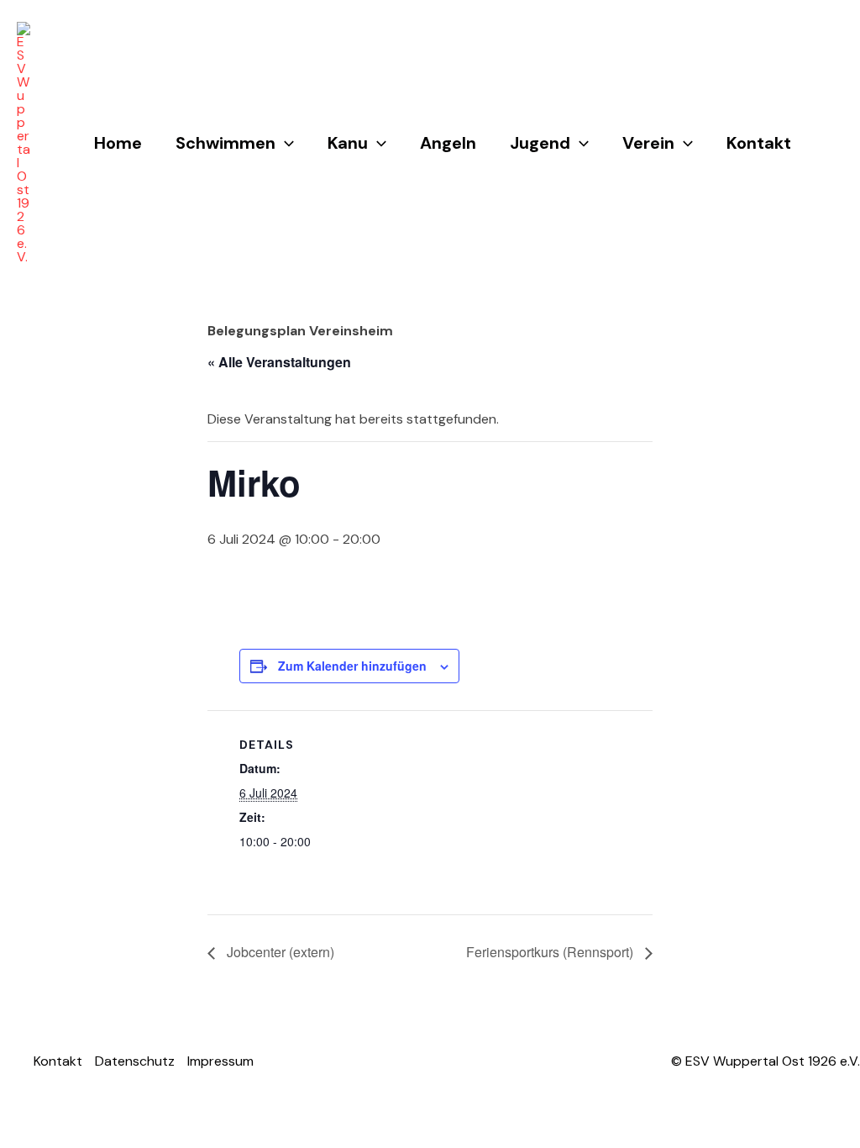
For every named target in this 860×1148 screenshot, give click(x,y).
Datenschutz (135, 1061)
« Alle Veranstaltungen (279, 361)
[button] (284, 142)
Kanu (348, 143)
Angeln (448, 143)
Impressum (220, 1061)
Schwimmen (225, 143)
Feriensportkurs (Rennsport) (551, 951)
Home (118, 143)
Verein (648, 143)
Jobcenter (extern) (278, 951)
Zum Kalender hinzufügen (352, 665)
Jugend (540, 143)
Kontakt (758, 143)
